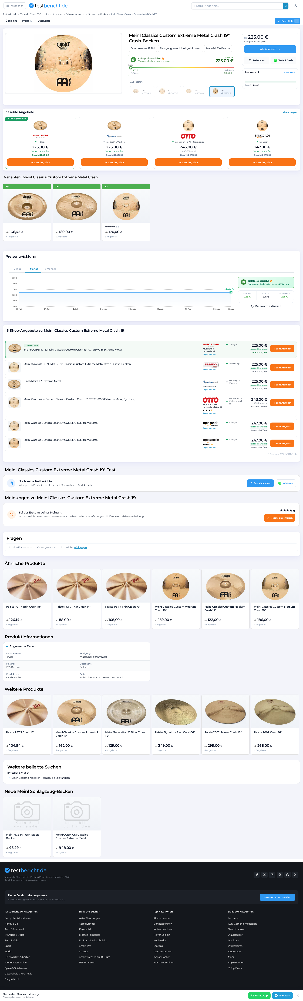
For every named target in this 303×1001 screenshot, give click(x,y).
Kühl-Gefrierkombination (242, 923)
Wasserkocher (161, 957)
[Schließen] (297, 995)
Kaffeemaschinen (163, 929)
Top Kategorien (163, 911)
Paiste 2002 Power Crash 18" (223, 732)
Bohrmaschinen (162, 923)
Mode (8, 951)
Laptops (158, 945)
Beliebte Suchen (89, 911)
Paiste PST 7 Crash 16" (20, 732)
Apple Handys (236, 962)
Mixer (231, 957)
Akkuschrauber (162, 918)
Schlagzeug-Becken (98, 14)
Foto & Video (12, 940)
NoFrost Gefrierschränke (93, 940)
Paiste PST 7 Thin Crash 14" (73, 606)
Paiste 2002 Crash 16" (268, 732)
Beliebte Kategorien (241, 911)
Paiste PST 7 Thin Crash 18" (23, 606)
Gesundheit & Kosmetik (18, 973)
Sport (8, 945)
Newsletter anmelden (277, 897)
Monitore (233, 940)
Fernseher (234, 918)
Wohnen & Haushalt (16, 962)
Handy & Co (11, 923)
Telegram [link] (284, 995)
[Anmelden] (295, 5)
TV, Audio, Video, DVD (30, 14)
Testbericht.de (10, 14)
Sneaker (83, 951)
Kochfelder (159, 940)
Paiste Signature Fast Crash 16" (175, 732)
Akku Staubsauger (89, 918)
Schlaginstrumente (75, 14)
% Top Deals (235, 968)
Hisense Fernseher (89, 934)
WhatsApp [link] (261, 995)
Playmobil (85, 929)
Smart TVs (85, 945)
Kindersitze (234, 951)
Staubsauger (235, 934)
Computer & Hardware (18, 918)
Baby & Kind (12, 979)
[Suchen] (285, 6)
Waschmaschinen (163, 962)
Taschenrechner (162, 951)
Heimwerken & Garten (17, 957)
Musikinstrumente (54, 14)
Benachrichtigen (262, 483)
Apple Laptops (87, 923)
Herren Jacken (161, 934)
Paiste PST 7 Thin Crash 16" (122, 606)
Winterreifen (235, 945)
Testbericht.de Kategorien (21, 911)
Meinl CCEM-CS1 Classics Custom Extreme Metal (72, 836)
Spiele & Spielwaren (16, 968)
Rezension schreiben (282, 517)
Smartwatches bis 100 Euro (94, 957)
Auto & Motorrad (14, 929)
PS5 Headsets (87, 962)
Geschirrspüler (236, 929)
